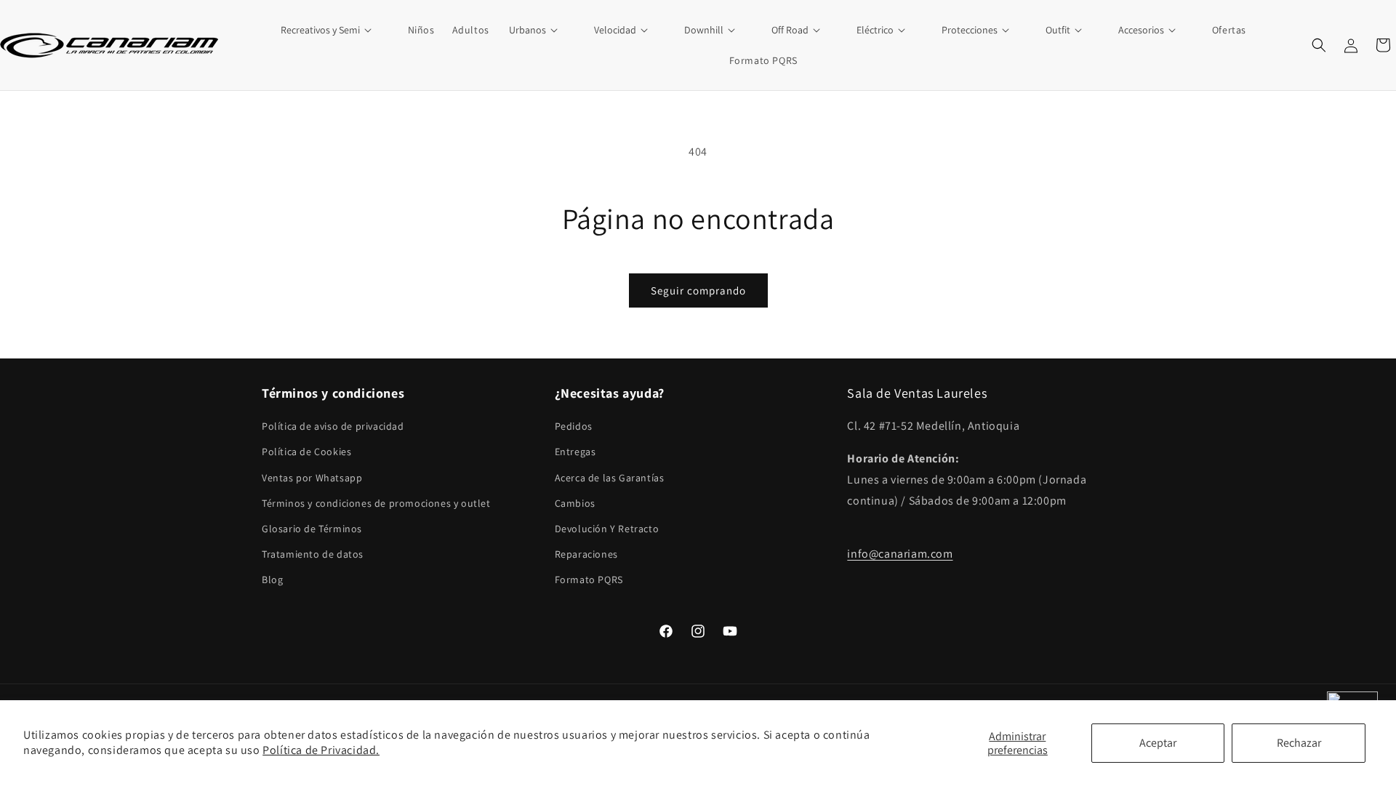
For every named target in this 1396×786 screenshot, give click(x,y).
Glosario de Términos (312, 528)
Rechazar (1299, 742)
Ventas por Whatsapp (312, 477)
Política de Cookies (306, 452)
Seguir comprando (698, 290)
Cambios (575, 503)
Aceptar (1157, 742)
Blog (272, 580)
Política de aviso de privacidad (333, 426)
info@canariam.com (899, 554)
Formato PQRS (589, 580)
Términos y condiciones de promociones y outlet (376, 503)
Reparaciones (586, 554)
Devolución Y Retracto (607, 528)
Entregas (575, 452)
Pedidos (574, 426)
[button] (334, 30)
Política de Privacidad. (321, 750)
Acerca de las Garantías (610, 477)
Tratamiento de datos (313, 554)
